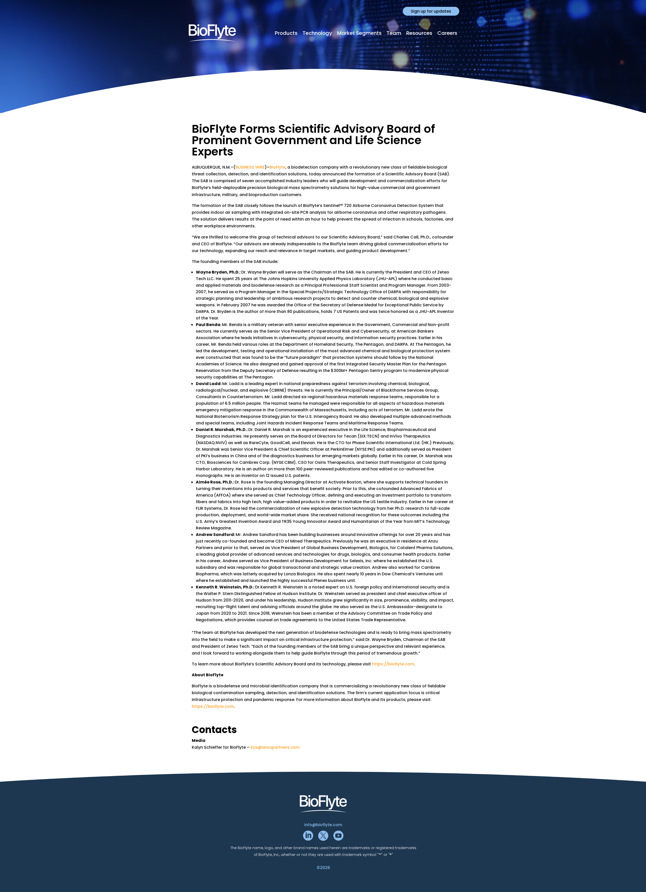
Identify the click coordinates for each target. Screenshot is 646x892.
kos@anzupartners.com (275, 747)
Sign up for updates (431, 11)
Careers (447, 33)
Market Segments (359, 33)
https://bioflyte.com (393, 664)
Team (394, 33)
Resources (419, 33)
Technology (317, 33)
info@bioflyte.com (323, 825)
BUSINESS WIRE (250, 167)
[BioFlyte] (212, 33)
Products (286, 33)
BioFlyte (277, 167)
